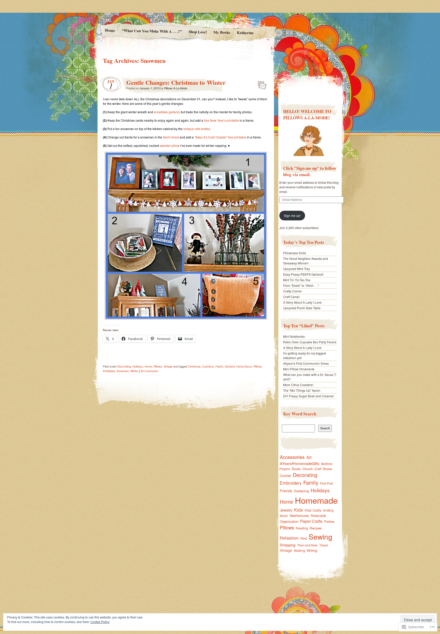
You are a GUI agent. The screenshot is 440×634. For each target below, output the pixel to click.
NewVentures (299, 515)
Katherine (245, 32)
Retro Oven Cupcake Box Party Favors (309, 342)
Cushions (208, 366)
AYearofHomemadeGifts (299, 463)
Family (310, 482)
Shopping (287, 544)
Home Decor (244, 366)
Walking (299, 550)
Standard (260, 83)
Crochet (285, 475)
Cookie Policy (99, 621)
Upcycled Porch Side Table (302, 308)
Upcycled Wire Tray (296, 268)
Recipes (316, 528)
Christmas (194, 366)
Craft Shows (323, 468)
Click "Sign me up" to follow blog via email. (309, 171)
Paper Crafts (311, 521)
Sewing (320, 536)
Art (308, 457)
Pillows (158, 366)
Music (284, 515)
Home (110, 30)
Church (307, 468)
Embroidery (290, 483)
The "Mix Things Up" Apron (301, 390)
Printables (109, 371)
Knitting (328, 510)
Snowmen (123, 371)
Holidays (137, 366)
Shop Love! (197, 32)
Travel (323, 545)
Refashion (289, 538)
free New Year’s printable (221, 120)
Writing (312, 550)
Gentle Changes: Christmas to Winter (176, 82)
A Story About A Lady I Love (302, 302)
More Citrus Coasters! (298, 385)
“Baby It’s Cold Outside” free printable (220, 137)
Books (296, 468)
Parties (329, 521)
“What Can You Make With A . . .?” (151, 30)
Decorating (124, 366)
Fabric (219, 366)
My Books (221, 32)
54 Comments (149, 371)
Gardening (301, 490)
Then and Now (307, 545)
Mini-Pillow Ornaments (298, 369)
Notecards (318, 515)
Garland (230, 366)
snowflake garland (166, 112)
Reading (302, 528)
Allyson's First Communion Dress (306, 363)
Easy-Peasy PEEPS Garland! (303, 274)
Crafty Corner (292, 291)
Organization (289, 521)
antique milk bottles (196, 128)
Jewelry (286, 510)
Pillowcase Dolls (294, 253)
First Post (326, 483)
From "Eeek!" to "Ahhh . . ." (301, 285)
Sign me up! (292, 215)
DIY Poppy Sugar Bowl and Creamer (308, 396)
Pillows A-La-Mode (175, 88)
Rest (303, 538)
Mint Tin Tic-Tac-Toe (296, 280)
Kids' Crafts (313, 510)
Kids (298, 509)
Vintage (168, 366)
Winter (134, 371)
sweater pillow (170, 145)
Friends (286, 490)
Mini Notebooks (294, 336)
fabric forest (171, 137)
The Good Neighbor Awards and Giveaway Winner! (305, 260)
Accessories (292, 457)
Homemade (316, 500)
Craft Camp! (291, 296)
